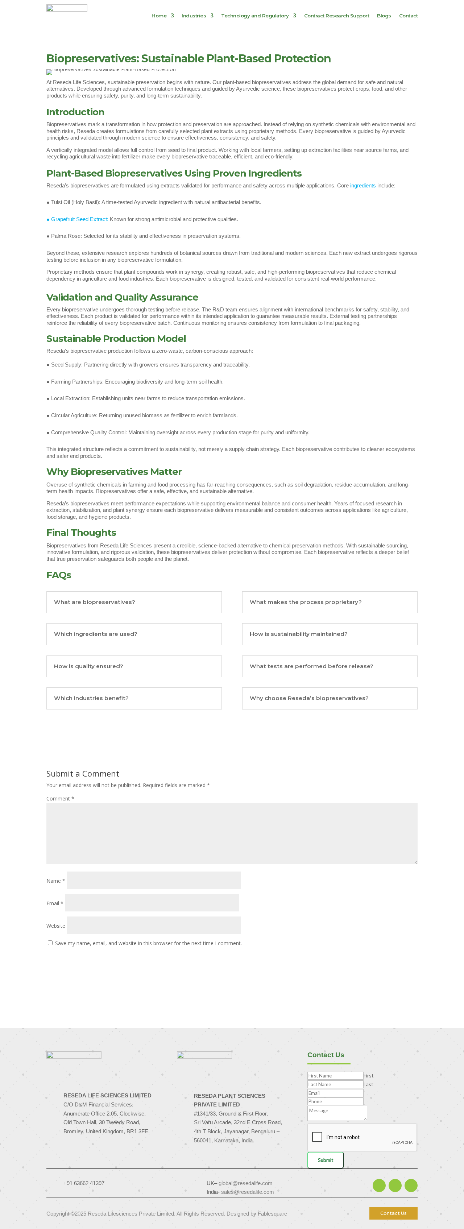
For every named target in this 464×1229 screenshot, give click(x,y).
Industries (194, 15)
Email (54, 903)
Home (159, 15)
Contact (408, 15)
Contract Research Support (336, 15)
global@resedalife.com (246, 1183)
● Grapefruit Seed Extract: (78, 219)
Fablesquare (272, 1214)
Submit (325, 1160)
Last (368, 1084)
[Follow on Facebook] (395, 1185)
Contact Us (393, 1213)
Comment (60, 798)
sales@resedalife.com (247, 1192)
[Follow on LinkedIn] (379, 1185)
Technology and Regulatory (255, 15)
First (369, 1075)
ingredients (363, 185)
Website (55, 925)
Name (55, 880)
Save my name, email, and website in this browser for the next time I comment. (148, 943)
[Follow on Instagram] (411, 1185)
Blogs (384, 15)
